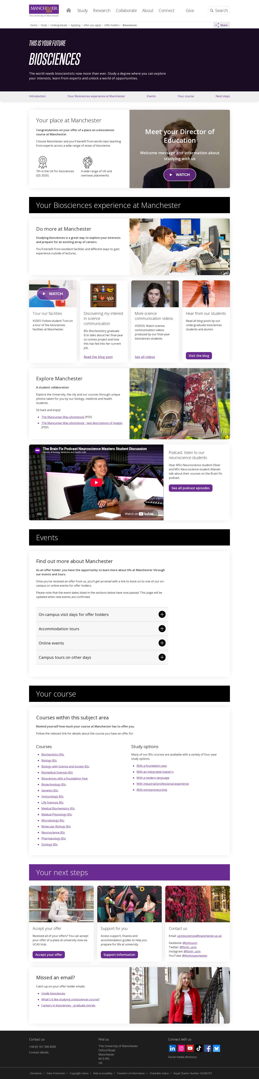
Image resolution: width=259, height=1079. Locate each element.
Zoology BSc (49, 844)
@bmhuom (190, 943)
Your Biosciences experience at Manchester (96, 96)
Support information (118, 955)
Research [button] (101, 10)
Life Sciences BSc (52, 802)
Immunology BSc (52, 796)
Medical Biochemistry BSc (58, 808)
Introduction (37, 96)
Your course (186, 96)
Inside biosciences (53, 993)
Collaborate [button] (126, 10)
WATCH (183, 174)
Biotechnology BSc (53, 784)
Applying (75, 25)
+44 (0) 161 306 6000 (42, 1047)
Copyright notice (79, 1073)
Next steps (223, 96)
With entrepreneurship (152, 790)
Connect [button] (166, 10)
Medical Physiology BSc (56, 814)
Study (44, 25)
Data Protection (56, 1073)
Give (190, 10)
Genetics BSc (49, 790)
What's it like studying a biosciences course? (70, 999)
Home (68, 9)
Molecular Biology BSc (56, 826)
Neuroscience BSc (53, 832)
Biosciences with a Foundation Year (64, 778)
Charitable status (159, 1073)
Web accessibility (102, 1073)
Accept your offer (48, 954)
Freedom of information (131, 1073)
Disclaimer (36, 1073)
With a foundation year (152, 766)
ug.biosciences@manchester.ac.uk (199, 936)
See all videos (145, 357)
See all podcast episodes (191, 488)
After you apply (92, 25)
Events (151, 96)
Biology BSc (49, 760)
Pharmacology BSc (53, 838)
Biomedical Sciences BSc (57, 772)
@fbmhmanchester (194, 956)
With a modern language (153, 778)
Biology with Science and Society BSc (65, 766)
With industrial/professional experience (163, 784)
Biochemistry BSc (52, 754)
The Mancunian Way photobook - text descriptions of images (81, 423)
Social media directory (182, 1057)
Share (223, 25)
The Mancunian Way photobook (62, 417)
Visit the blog (199, 355)
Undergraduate (58, 25)
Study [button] (82, 10)
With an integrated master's (155, 772)
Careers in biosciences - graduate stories (68, 1005)
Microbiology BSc (52, 820)
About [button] (147, 10)
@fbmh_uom (188, 947)
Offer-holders (111, 25)
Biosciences (130, 25)
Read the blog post (98, 357)
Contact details (39, 1052)
